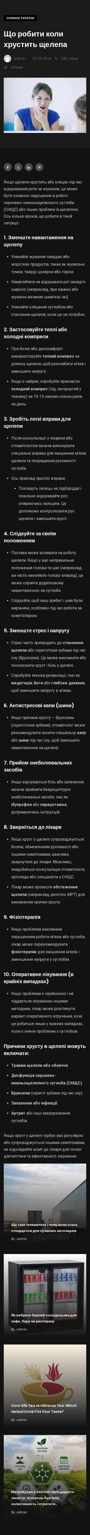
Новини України (20, 18)
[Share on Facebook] (8, 167)
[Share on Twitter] (18, 167)
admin (21, 1239)
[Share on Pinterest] (39, 167)
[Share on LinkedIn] (29, 167)
